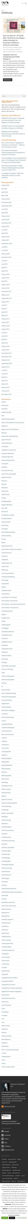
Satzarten (5, 823)
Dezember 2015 (6, 353)
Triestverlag (5, 964)
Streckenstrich (6, 923)
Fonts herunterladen (8, 573)
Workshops (19, 51)
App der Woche (6, 439)
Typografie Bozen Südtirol (9, 978)
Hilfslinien (5, 652)
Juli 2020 (4, 247)
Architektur (5, 446)
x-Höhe (4, 1053)
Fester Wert (5, 566)
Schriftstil (5, 882)
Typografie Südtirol (7, 981)
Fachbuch (5, 556)
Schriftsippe (5, 878)
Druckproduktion (7, 518)
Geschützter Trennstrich (9, 597)
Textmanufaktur (6, 947)
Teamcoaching (6, 940)
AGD (3, 415)
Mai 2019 (4, 267)
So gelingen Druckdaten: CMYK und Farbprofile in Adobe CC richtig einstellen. (12, 175)
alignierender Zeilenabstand (10, 429)
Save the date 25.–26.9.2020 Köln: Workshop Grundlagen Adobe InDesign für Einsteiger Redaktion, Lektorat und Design (14, 40)
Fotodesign (5, 580)
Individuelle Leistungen (9, 666)
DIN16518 (5, 511)
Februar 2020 (6, 254)
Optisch (4, 796)
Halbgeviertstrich (7, 642)
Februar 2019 (6, 274)
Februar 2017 (6, 319)
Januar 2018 (5, 288)
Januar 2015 (5, 391)
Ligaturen (4, 755)
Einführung (5, 47)
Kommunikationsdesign (9, 693)
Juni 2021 (5, 230)
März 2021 (5, 233)
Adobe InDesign (6, 412)
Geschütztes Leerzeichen (10, 601)
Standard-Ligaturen (7, 919)
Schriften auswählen (8, 847)
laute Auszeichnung (8, 717)
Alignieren (5, 426)
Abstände (4, 409)
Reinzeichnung (6, 820)
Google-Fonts (6, 618)
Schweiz (4, 885)
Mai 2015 (4, 377)
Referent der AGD (9, 1106)
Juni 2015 (5, 374)
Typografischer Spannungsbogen (12, 988)
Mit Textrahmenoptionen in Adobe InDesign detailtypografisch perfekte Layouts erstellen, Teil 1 (13, 168)
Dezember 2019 (6, 257)
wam (3, 1022)
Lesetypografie (6, 751)
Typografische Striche (8, 984)
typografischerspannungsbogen (11, 991)
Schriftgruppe (6, 858)
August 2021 (5, 226)
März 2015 (5, 384)
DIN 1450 (4, 508)
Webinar (4, 1032)
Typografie (5, 51)
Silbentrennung (6, 909)
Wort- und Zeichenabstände (10, 1050)
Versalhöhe (5, 1012)
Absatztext (5, 405)
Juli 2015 (4, 370)
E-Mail (11, 109)
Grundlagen (15, 47)
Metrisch (4, 772)
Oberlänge (5, 782)
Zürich (4, 1063)
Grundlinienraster (7, 635)
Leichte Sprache (7, 731)
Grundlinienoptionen (8, 631)
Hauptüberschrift (7, 649)
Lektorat (8, 49)
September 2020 (7, 243)
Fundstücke (5, 583)
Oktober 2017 (6, 295)
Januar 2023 (5, 219)
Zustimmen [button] (4, 1217)
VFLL (16, 51)
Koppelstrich (5, 703)
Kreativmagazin (6, 707)
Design (4, 498)
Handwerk (5, 645)
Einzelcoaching (6, 535)
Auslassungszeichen (8, 460)
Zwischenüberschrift (8, 1067)
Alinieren (4, 433)
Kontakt (6, 1131)
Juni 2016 (5, 336)
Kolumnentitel (6, 690)
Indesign (20, 47)
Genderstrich (6, 594)
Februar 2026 (6, 199)
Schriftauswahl (6, 837)
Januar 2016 (5, 350)
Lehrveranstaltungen (8, 727)
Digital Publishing (7, 505)
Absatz (4, 402)
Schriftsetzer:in (6, 875)
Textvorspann (6, 957)
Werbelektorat (6, 1039)
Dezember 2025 (6, 202)
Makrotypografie (7, 758)
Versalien (4, 1015)
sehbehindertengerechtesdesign (12, 892)
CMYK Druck (5, 494)
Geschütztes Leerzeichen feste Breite (13, 604)
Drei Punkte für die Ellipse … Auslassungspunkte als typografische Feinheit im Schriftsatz (13, 152)
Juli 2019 (4, 260)
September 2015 (7, 363)
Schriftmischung (7, 868)
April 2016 (5, 343)
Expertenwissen (7, 553)
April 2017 (5, 312)
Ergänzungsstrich (7, 546)
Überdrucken (5, 995)
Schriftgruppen (6, 861)
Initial (3, 673)
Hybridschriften (6, 655)
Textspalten (5, 954)
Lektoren (4, 741)
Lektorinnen (5, 744)
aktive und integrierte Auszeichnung (13, 422)
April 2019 (5, 271)
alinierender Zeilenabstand (10, 436)
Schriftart (4, 834)
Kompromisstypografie (9, 697)
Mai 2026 (4, 189)
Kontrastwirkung (7, 700)
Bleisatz (4, 484)
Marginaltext (5, 762)
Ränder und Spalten (8, 813)
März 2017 (5, 315)
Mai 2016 (4, 339)
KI (2, 686)
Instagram (7, 1146)
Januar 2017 (5, 322)
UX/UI (3, 1008)
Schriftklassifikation (8, 864)
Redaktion (12, 49)
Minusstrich (5, 779)
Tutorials (4, 967)
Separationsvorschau (8, 902)
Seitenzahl (5, 895)
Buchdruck (5, 491)
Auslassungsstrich (7, 457)
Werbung (4, 1043)
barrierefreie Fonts (7, 470)
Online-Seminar (6, 789)
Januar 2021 (5, 240)
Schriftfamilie (6, 854)
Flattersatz (5, 570)
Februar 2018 (6, 284)
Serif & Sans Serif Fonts (9, 906)
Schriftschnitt (6, 871)
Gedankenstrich (6, 590)
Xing (5, 1142)
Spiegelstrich (6, 916)
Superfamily (5, 933)
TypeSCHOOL (18, 49)
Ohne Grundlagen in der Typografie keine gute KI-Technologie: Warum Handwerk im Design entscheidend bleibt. (14, 160)
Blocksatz (5, 487)
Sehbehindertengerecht (9, 888)
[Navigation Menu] (25, 3)
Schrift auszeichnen (8, 830)
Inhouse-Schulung (7, 669)
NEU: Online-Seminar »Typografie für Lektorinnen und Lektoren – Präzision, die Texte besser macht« (13, 145)
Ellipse (4, 542)
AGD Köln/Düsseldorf (8, 419)
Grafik (3, 621)
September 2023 (7, 206)
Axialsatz (4, 467)
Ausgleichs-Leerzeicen (9, 450)
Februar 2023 (6, 216)
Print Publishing (6, 806)
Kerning (4, 683)
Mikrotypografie (6, 775)
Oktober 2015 (6, 360)
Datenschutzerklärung (13, 1215)
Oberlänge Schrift (7, 786)
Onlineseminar (6, 792)
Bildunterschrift (6, 477)
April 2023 (5, 212)
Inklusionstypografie (8, 676)
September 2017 (7, 298)
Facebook (7, 1135)
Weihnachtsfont (7, 1036)
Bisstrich (4, 481)
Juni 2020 (5, 250)
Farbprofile (5, 559)
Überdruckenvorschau (8, 998)
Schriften (4, 844)
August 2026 (5, 185)
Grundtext (5, 638)
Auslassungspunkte (8, 453)
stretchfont (5, 926)
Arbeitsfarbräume (7, 443)
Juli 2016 (4, 332)
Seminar (4, 899)
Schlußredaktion (7, 827)
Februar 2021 (6, 236)
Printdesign (5, 810)
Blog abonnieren (9, 1150)
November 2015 (7, 356)
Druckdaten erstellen (8, 515)
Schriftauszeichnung (8, 840)
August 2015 (5, 367)
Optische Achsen (7, 799)
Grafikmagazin (6, 625)
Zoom (3, 1060)
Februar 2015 (6, 387)
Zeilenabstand (6, 1056)
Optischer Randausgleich (9, 803)
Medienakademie (7, 765)
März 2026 (5, 195)
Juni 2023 (5, 209)
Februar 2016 (6, 346)
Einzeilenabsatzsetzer (8, 532)
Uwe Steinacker (11, 51)
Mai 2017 (4, 308)
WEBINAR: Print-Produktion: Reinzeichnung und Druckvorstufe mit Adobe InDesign (13, 134)
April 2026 (5, 192)
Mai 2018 (4, 281)
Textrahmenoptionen (8, 950)
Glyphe (4, 614)
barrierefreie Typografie (9, 474)
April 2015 (5, 380)
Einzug (4, 539)
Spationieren (5, 912)
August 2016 (5, 329)
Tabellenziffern (6, 936)
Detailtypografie (6, 501)
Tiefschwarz (5, 960)
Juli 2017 (4, 305)
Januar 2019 (5, 278)
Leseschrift (5, 748)
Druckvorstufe (6, 522)
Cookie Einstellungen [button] (21, 1217)
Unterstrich (5, 1002)
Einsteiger (10, 47)
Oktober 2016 (6, 326)
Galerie (4, 587)
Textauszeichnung (7, 943)
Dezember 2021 (6, 223)
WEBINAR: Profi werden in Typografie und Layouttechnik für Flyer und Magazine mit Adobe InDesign (13, 120)
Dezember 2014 (6, 394)
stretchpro (5, 930)
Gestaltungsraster (7, 611)
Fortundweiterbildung (8, 577)
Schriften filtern (6, 851)
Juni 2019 (5, 264)
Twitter (6, 1139)
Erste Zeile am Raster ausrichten (12, 549)
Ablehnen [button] (12, 1217)
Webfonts (5, 1029)
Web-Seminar (6, 1026)
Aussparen (5, 463)
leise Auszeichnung (8, 734)
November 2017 (7, 291)
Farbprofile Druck (7, 563)
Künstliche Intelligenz (8, 710)
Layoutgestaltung (7, 724)
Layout (4, 49)
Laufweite (5, 714)
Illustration (5, 659)
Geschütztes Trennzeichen (10, 607)
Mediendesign (6, 768)
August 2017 (5, 302)
